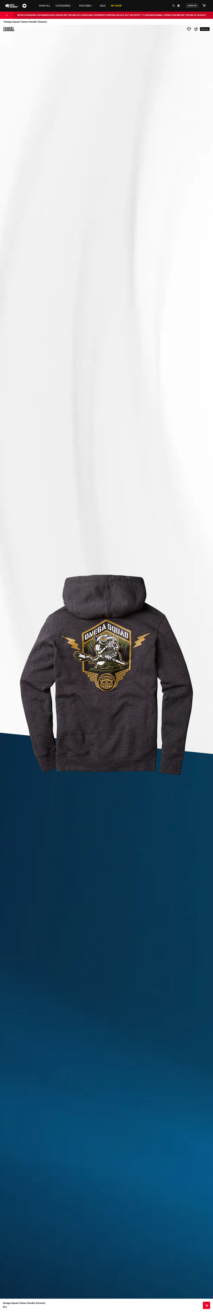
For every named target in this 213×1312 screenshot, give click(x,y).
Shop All (44, 5)
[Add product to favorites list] (189, 29)
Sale (103, 5)
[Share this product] (196, 29)
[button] (205, 5)
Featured (85, 5)
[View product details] (206, 1305)
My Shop (116, 5)
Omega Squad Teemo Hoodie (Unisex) (24, 1303)
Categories (62, 5)
